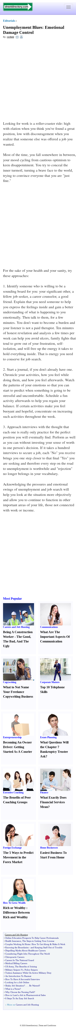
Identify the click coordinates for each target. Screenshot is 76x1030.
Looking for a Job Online (17, 982)
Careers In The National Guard (19, 960)
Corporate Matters (50, 682)
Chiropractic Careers (14, 957)
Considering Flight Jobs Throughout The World (27, 954)
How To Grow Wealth (14, 902)
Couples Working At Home (17, 944)
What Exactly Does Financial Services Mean (53, 802)
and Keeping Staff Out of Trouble (46, 947)
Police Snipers (31, 970)
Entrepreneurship (12, 737)
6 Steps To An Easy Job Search (19, 998)
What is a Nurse (12, 989)
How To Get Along (40, 944)
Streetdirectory (32, 1026)
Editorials (9, 20)
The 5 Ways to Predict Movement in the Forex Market (18, 857)
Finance (44, 792)
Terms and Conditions (47, 1026)
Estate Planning (48, 737)
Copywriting (9, 682)
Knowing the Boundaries (17, 947)
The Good (23, 636)
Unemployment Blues (22, 27)
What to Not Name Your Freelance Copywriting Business (18, 691)
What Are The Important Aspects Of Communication (55, 636)
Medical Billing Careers (16, 963)
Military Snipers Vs (14, 970)
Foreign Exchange (12, 847)
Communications (49, 627)
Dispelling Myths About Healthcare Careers (25, 950)
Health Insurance (13, 941)
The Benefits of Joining (26, 966)
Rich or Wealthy (14, 908)
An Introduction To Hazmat (18, 976)
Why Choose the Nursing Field (19, 992)
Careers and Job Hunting (16, 627)
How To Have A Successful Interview (22, 979)
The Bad (9, 641)
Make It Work (58, 944)
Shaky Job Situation (14, 985)
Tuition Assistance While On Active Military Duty (28, 973)
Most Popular (12, 598)
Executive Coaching (13, 792)
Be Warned (34, 985)
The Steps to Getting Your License (38, 941)
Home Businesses (49, 847)
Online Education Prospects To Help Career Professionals (32, 938)
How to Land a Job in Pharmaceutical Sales (25, 995)
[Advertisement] (38, 81)
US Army (9, 966)
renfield (10, 37)
